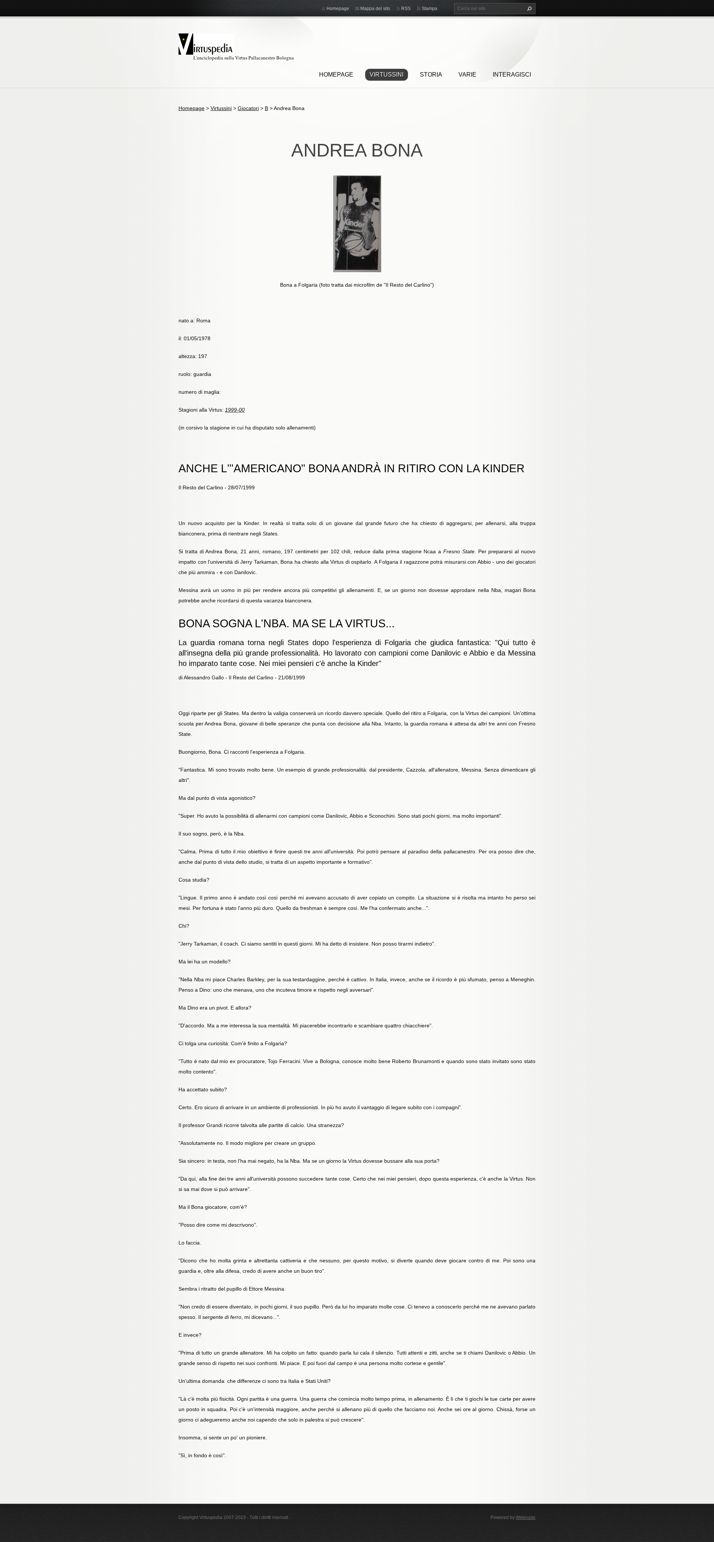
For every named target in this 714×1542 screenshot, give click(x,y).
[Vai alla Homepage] (206, 43)
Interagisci (512, 74)
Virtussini (386, 74)
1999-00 (235, 410)
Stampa (429, 8)
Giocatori (248, 108)
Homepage (336, 74)
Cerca (528, 8)
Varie (467, 74)
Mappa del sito (375, 8)
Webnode (526, 1517)
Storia (431, 74)
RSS (406, 8)
